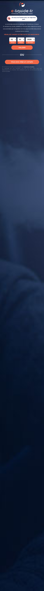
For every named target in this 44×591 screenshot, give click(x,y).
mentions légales (29, 66)
